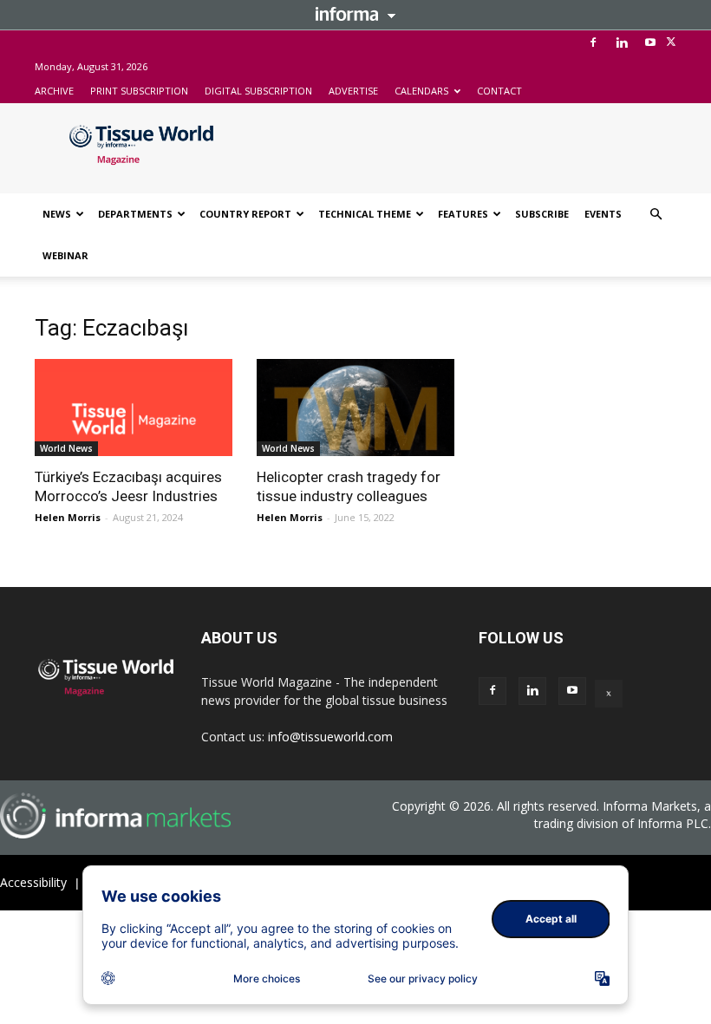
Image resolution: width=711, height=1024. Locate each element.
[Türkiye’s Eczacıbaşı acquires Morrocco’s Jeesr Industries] (133, 407)
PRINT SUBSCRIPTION (139, 90)
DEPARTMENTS (135, 213)
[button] (655, 214)
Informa (355, 14)
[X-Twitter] (671, 42)
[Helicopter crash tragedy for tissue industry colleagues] (355, 407)
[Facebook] (593, 42)
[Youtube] (650, 42)
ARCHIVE (54, 90)
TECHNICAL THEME (364, 213)
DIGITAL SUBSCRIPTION (258, 90)
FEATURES (463, 213)
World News (66, 448)
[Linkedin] (622, 42)
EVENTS (603, 213)
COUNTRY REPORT (245, 213)
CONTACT (499, 90)
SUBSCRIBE (542, 213)
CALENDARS (421, 90)
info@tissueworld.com (330, 736)
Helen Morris (68, 517)
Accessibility (33, 882)
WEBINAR (65, 255)
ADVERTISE (353, 90)
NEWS (56, 213)
